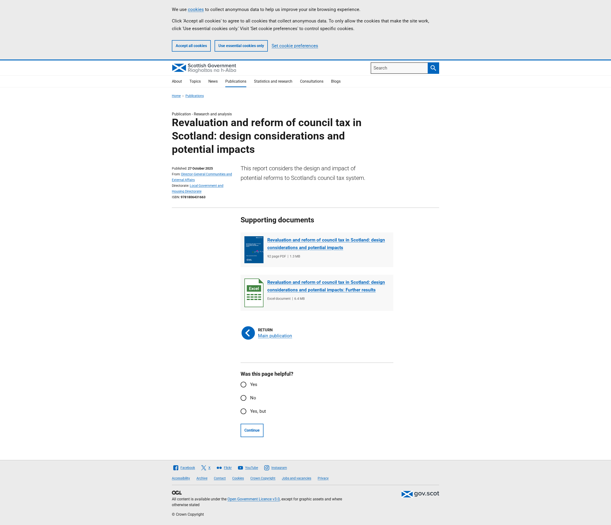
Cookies (238, 478)
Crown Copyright (262, 478)
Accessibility (181, 478)
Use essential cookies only (241, 45)
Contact (220, 478)
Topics (195, 81)
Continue (252, 430)
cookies (196, 9)
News (213, 81)
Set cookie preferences (295, 45)
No (253, 398)
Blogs (336, 81)
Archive (201, 478)
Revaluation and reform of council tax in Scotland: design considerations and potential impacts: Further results (326, 286)
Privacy (323, 478)
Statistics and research (273, 81)
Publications (235, 81)
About (177, 81)
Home (176, 96)
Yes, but (258, 411)
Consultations (311, 81)
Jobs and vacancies (296, 478)
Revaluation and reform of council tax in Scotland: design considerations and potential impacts (326, 243)
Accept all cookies (191, 45)
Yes (253, 384)
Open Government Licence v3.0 (253, 499)
